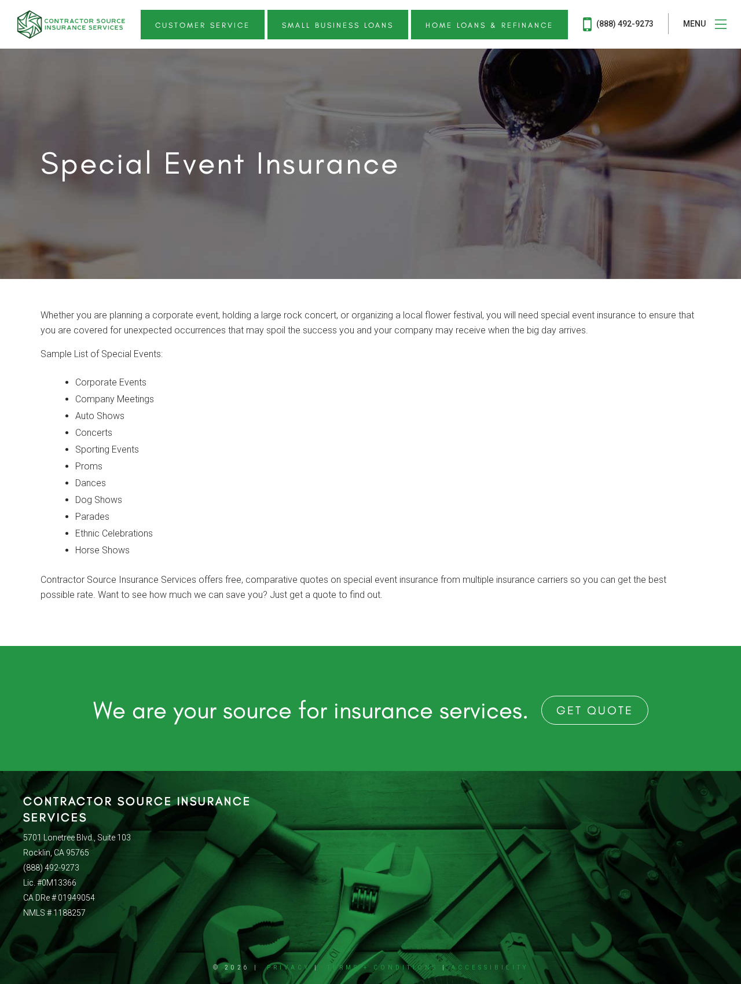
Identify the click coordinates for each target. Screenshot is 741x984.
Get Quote (594, 710)
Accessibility (490, 967)
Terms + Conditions (382, 967)
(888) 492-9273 (624, 23)
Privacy (288, 967)
